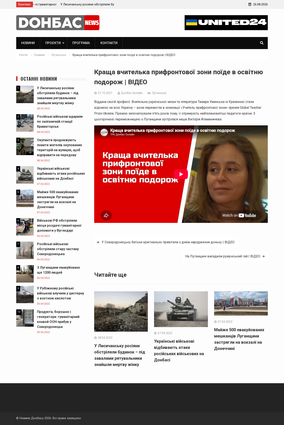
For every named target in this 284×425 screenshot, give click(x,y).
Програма (81, 43)
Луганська (159, 93)
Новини (28, 43)
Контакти (108, 43)
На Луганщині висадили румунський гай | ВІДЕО (222, 256)
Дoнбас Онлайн (132, 93)
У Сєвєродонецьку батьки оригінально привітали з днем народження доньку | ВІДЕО (168, 242)
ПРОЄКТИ (53, 43)
